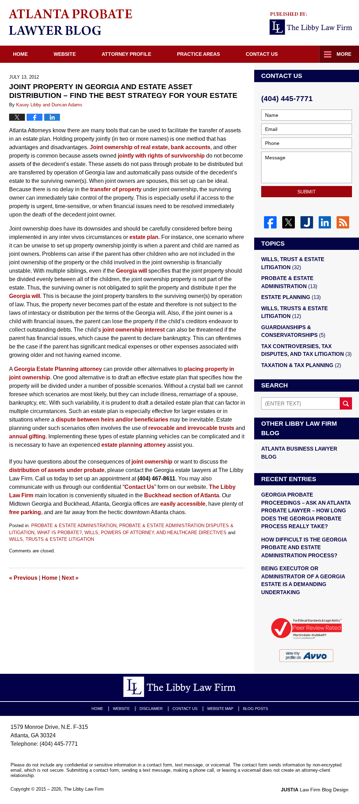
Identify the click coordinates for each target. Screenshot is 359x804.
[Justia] (307, 222)
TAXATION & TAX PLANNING (301, 365)
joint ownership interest (133, 330)
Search (346, 403)
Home (20, 54)
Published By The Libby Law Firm (311, 23)
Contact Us (262, 54)
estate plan (143, 237)
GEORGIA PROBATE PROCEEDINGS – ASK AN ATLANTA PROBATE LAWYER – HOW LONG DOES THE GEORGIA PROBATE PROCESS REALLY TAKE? (306, 510)
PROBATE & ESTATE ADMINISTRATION (73, 525)
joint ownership (151, 462)
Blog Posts (255, 708)
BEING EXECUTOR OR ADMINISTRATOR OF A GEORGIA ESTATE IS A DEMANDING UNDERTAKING (303, 580)
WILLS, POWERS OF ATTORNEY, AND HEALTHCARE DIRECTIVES (155, 532)
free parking (25, 512)
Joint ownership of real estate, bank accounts (150, 147)
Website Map (220, 708)
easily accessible (182, 504)
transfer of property (116, 189)
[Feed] (343, 222)
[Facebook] (270, 222)
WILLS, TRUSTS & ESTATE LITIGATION (51, 539)
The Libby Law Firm (84, 789)
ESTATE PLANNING (291, 297)
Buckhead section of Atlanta (181, 495)
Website (65, 54)
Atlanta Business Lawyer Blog (299, 453)
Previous (23, 578)
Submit (306, 191)
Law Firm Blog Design (314, 789)
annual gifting (27, 436)
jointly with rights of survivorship (161, 156)
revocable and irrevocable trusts (191, 428)
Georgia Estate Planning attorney (58, 369)
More (344, 54)
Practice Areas (198, 54)
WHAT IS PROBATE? (59, 532)
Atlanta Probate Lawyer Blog (70, 22)
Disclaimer (151, 708)
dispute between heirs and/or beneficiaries (112, 420)
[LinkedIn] (325, 222)
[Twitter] (288, 222)
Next (70, 578)
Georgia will (131, 271)
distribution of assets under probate (56, 470)
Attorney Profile (126, 54)
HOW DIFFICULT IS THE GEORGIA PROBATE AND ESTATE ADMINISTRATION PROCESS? (304, 547)
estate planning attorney (133, 445)
